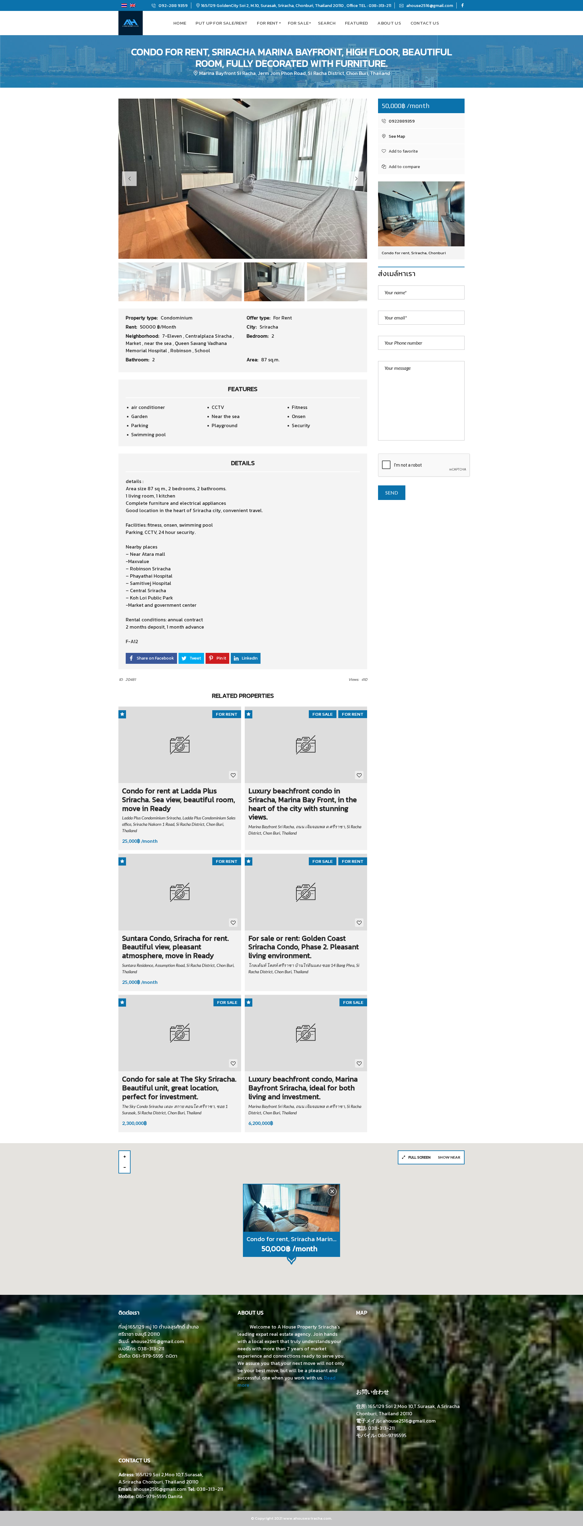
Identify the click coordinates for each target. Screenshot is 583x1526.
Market (134, 343)
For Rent (282, 317)
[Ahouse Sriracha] (130, 23)
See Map (396, 136)
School (202, 350)
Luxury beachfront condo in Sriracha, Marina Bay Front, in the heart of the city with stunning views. (302, 803)
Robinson (181, 350)
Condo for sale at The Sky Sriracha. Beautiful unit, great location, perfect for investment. (179, 1088)
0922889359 (401, 121)
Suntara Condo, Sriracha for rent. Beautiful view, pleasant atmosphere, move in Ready (175, 947)
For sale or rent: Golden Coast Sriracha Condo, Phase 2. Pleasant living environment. (303, 947)
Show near (449, 1157)
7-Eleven (172, 335)
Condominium (177, 317)
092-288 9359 (173, 5)
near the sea (158, 343)
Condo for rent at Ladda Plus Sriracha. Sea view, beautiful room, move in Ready (178, 799)
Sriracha (269, 326)
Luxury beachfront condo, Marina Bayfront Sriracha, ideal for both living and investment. (303, 1088)
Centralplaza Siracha (209, 335)
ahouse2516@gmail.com (429, 5)
